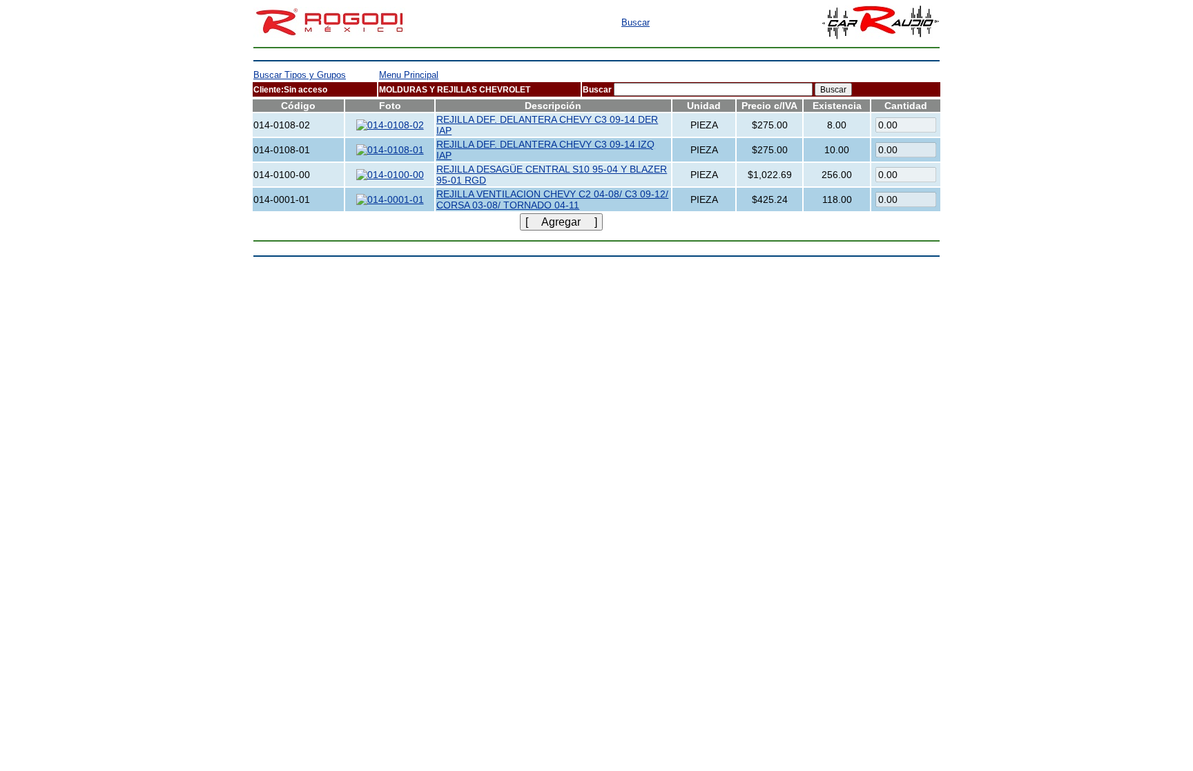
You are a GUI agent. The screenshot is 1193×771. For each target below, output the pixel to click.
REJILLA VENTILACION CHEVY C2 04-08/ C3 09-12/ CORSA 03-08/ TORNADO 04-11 (552, 199)
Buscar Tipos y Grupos (299, 75)
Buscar (635, 22)
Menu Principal (408, 75)
